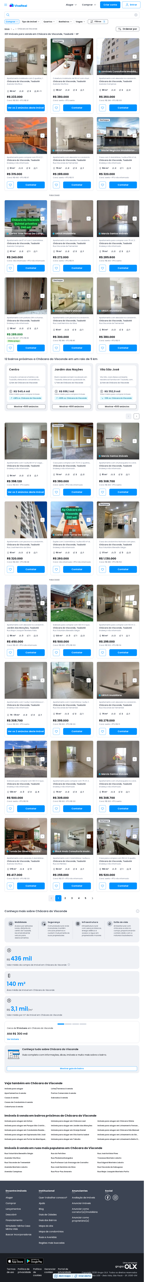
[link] (72, 76)
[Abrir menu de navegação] (5, 4)
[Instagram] (115, 1197)
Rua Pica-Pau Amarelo (61, 1171)
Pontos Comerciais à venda (63, 1093)
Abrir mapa (65, 1276)
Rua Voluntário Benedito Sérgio (19, 1153)
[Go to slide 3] (75, 1024)
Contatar (77, 107)
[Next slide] (42, 56)
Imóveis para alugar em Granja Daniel (68, 1130)
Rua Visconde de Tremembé (17, 1162)
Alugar (69, 4)
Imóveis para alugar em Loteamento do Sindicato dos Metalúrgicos (118, 1135)
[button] (26, 76)
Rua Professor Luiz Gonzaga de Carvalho (69, 1162)
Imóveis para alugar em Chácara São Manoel (118, 1130)
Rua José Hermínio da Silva (63, 1167)
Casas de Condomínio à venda (19, 1102)
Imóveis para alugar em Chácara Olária (115, 1121)
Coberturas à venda (14, 1107)
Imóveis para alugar (14, 1089)
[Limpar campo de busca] (136, 15)
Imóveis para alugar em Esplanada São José (25, 1135)
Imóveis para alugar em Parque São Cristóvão (25, 1126)
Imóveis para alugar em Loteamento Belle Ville (118, 1139)
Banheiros (64, 21)
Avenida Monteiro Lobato (16, 1167)
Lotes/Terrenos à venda (62, 1089)
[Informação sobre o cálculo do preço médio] (69, 964)
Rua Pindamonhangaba (62, 1158)
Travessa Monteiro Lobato (109, 1158)
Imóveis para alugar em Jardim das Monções (71, 1126)
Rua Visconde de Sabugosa (110, 1167)
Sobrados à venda (59, 1098)
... (13, 28)
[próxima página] (92, 898)
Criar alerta (85, 1276)
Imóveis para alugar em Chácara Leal (68, 1121)
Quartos (47, 21)
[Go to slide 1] (60, 1024)
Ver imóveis (13, 1039)
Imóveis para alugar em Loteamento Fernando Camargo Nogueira (118, 1126)
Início (7, 29)
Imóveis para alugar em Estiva (18, 1121)
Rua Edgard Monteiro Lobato (110, 1162)
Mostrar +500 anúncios (26, 406)
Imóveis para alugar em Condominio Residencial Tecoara (25, 1130)
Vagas (79, 21)
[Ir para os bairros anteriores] (128, 416)
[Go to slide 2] (68, 1024)
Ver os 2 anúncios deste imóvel (26, 107)
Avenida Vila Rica (12, 1158)
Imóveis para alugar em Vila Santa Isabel (70, 1135)
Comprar (87, 4)
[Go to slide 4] (83, 1024)
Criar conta (110, 4)
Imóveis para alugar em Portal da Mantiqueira (25, 1139)
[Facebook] (107, 1197)
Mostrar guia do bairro (72, 1068)
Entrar (133, 4)
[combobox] (72, 14)
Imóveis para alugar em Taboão (65, 1139)
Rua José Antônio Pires (107, 1153)
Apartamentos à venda (15, 1093)
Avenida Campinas (13, 1171)
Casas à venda (11, 1098)
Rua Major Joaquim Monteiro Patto (113, 1171)
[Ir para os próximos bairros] (136, 416)
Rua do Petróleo (58, 1153)
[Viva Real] (20, 5)
